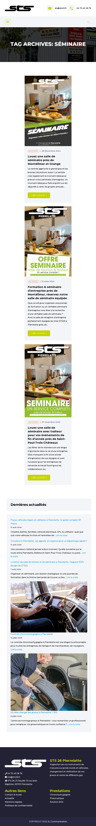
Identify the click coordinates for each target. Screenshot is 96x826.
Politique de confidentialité (18, 805)
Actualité (9, 798)
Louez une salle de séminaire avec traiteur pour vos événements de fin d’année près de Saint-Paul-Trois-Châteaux (47, 435)
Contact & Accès (13, 795)
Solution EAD (56, 802)
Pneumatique (57, 798)
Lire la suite (38, 195)
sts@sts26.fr (61, 8)
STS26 (35, 151)
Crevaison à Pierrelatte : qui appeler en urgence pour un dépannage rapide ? (49, 541)
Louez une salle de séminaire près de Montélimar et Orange (44, 160)
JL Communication (57, 821)
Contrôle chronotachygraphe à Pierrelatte (32, 634)
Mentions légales (13, 802)
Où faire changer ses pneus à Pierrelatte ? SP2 (34, 712)
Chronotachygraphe (60, 795)
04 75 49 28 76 (83, 8)
